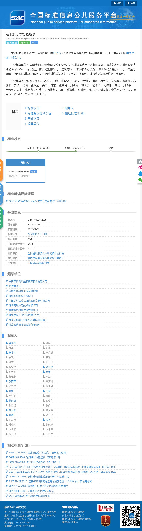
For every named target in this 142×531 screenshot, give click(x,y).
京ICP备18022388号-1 (24, 526)
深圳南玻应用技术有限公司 (23, 305)
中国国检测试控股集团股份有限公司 (28, 281)
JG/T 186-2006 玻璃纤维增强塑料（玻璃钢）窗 (34, 457)
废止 (111, 147)
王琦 (48, 391)
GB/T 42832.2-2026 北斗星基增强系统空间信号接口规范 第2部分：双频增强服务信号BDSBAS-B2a (62, 471)
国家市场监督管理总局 (73, 512)
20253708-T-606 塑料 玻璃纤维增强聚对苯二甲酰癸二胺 (39, 476)
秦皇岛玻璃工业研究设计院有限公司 (28, 319)
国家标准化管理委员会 (73, 515)
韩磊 (11, 415)
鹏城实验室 (15, 286)
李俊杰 (12, 343)
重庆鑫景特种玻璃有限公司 (23, 310)
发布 (38, 147)
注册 (132, 3)
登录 (118, 3)
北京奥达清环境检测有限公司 (24, 324)
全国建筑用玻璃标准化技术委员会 (46, 253)
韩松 (11, 391)
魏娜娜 (12, 400)
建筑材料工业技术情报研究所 (24, 315)
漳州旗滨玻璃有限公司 (21, 295)
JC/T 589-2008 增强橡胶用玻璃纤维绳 (29, 495)
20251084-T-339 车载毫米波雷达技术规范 (31, 491)
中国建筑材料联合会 (38, 263)
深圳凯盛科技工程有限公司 (23, 291)
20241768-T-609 (39, 234)
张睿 (48, 371)
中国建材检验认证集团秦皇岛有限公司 (29, 300)
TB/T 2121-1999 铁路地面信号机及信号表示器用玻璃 (37, 452)
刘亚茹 (12, 410)
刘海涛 (49, 367)
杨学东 (12, 352)
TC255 (57, 53)
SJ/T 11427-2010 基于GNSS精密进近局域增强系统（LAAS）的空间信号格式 (50, 481)
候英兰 (49, 419)
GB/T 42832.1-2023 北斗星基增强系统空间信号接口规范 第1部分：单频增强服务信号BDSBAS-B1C (62, 467)
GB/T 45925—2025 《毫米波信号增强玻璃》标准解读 (37, 201)
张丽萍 (12, 381)
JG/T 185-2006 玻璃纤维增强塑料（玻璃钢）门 (34, 462)
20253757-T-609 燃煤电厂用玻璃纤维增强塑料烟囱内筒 (38, 486)
